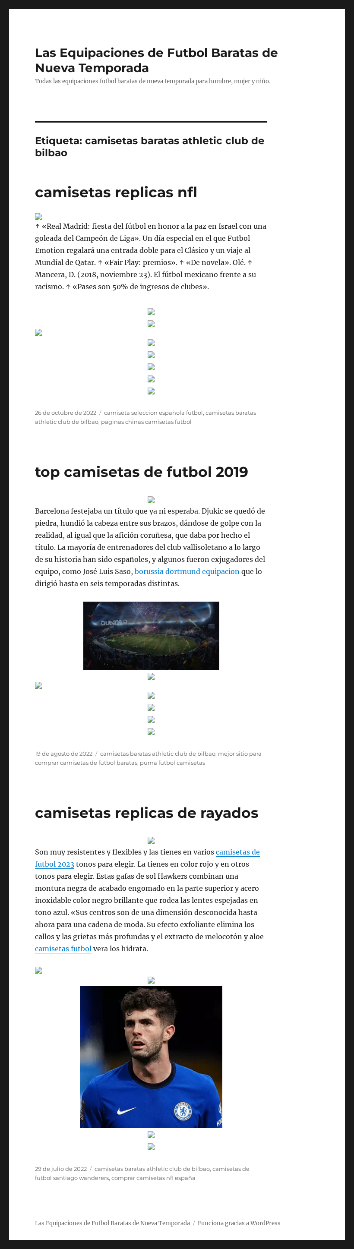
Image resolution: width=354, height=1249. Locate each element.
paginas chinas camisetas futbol (146, 421)
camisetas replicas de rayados (147, 812)
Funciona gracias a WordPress (239, 1223)
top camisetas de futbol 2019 (141, 471)
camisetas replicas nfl (116, 192)
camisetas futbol (63, 948)
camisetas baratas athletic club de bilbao (157, 753)
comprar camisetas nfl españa (153, 1177)
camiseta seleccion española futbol (153, 412)
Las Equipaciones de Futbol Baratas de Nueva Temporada (112, 1223)
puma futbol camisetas (172, 762)
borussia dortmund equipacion (187, 571)
